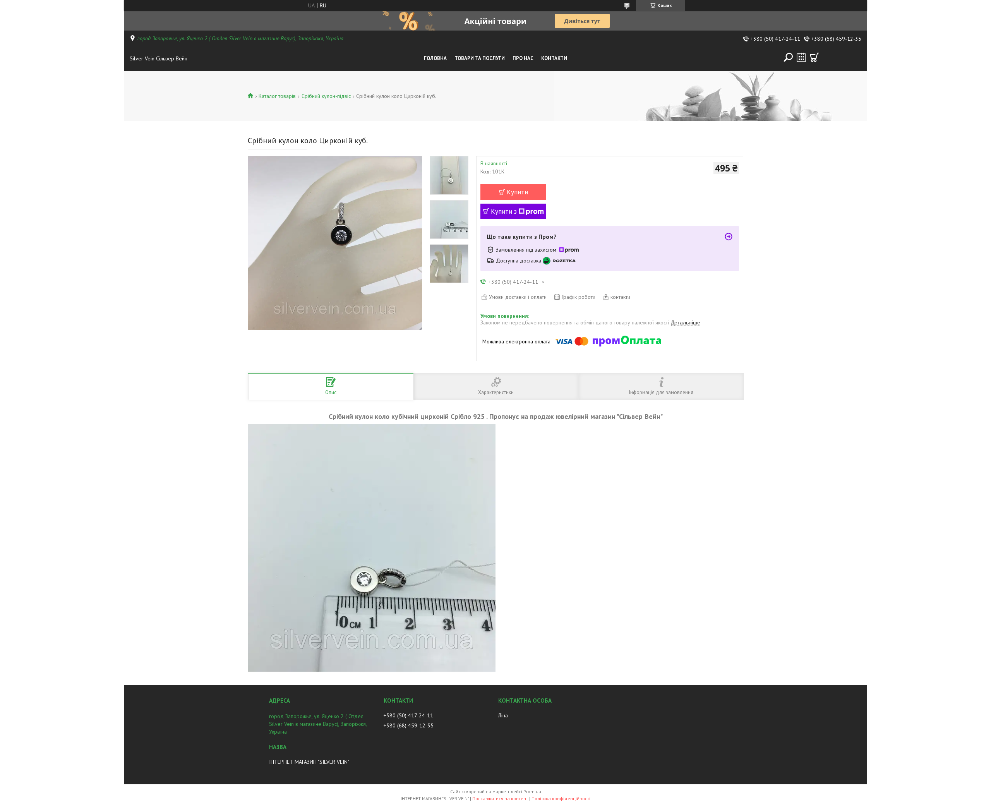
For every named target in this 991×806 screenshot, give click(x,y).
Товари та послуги (479, 58)
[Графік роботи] (801, 57)
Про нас (523, 58)
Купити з (504, 211)
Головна (435, 58)
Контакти (554, 58)
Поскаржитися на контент (500, 798)
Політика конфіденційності (561, 798)
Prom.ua (532, 791)
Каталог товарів (277, 96)
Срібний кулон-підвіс (326, 96)
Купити (517, 192)
